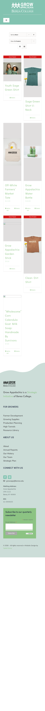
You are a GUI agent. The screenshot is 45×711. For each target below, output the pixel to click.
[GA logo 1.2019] (9, 382)
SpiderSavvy (7, 548)
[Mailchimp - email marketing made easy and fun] (29, 534)
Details (13, 97)
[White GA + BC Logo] (22, 4)
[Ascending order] (34, 34)
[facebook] (5, 477)
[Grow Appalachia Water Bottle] (33, 152)
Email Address (11, 522)
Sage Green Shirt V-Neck (32, 105)
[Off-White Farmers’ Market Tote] (12, 152)
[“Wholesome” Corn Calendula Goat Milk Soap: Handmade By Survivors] (12, 301)
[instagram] (9, 477)
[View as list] (24, 46)
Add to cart (8, 209)
